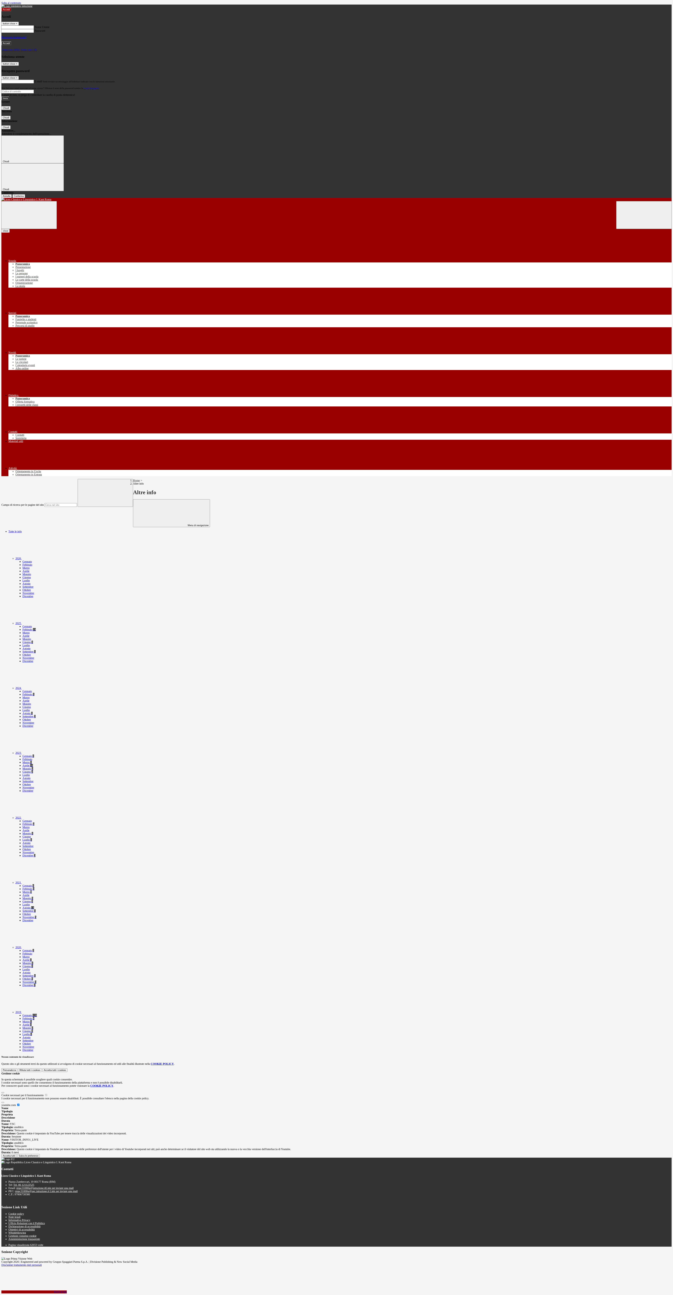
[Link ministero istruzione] (16, 6)
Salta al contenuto (11, 2)
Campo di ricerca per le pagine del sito (22, 504)
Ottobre (26, 589)
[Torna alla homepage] (336, 199)
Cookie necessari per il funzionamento (22, 1095)
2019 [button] (18, 1012)
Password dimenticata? (14, 37)
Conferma (19, 196)
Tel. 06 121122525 (23, 1184)
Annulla (6, 196)
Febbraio (27, 564)
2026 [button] (18, 558)
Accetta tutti (55, 1070)
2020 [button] (18, 947)
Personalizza (9, 1070)
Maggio (26, 574)
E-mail (38, 81)
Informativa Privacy (19, 1220)
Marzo (26, 567)
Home (136, 480)
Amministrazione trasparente (24, 1239)
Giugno (26, 577)
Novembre (28, 593)
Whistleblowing (17, 1232)
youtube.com (8, 1105)
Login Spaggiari (91, 88)
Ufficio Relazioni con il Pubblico (26, 1223)
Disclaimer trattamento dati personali (21, 1264)
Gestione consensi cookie (22, 1235)
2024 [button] (18, 688)
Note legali (14, 1216)
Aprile (25, 571)
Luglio (26, 580)
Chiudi (6, 108)
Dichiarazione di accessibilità (24, 1226)
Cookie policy (16, 1213)
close (5, 230)
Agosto (26, 583)
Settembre (27, 586)
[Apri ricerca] (644, 215)
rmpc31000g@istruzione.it (45, 1188)
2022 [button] (18, 817)
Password (40, 30)
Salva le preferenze (28, 1155)
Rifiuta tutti (29, 1070)
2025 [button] (18, 623)
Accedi (6, 9)
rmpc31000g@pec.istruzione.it (46, 1191)
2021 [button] (18, 882)
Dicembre (27, 596)
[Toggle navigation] (29, 215)
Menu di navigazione (198, 525)
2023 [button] (18, 752)
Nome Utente (42, 27)
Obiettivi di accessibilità (21, 1229)
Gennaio (27, 561)
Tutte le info (15, 531)
